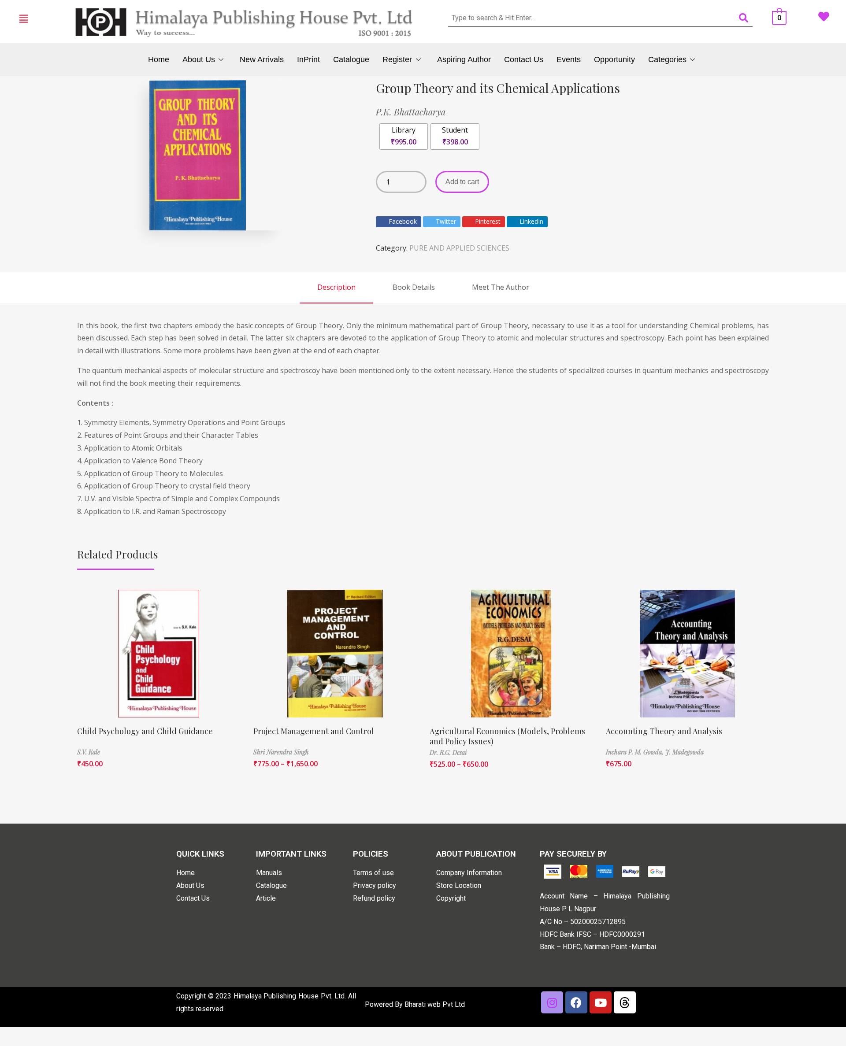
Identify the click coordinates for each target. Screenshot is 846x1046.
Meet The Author (500, 287)
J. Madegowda (684, 752)
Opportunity (614, 59)
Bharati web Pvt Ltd (434, 1004)
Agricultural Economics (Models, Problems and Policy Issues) (507, 736)
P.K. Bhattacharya (410, 112)
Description (336, 287)
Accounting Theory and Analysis (664, 731)
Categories (667, 59)
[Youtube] (601, 1002)
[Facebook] (576, 1002)
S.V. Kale (88, 752)
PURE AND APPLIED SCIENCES (459, 248)
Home (158, 59)
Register (397, 59)
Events (569, 59)
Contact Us (523, 59)
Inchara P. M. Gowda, (635, 752)
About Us (198, 59)
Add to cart (462, 181)
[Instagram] (552, 1002)
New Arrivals (262, 59)
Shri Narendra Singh (281, 752)
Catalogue (351, 59)
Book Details (414, 287)
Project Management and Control (313, 731)
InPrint (308, 59)
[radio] (403, 136)
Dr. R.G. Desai (448, 752)
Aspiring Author (464, 59)
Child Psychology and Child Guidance (145, 731)
